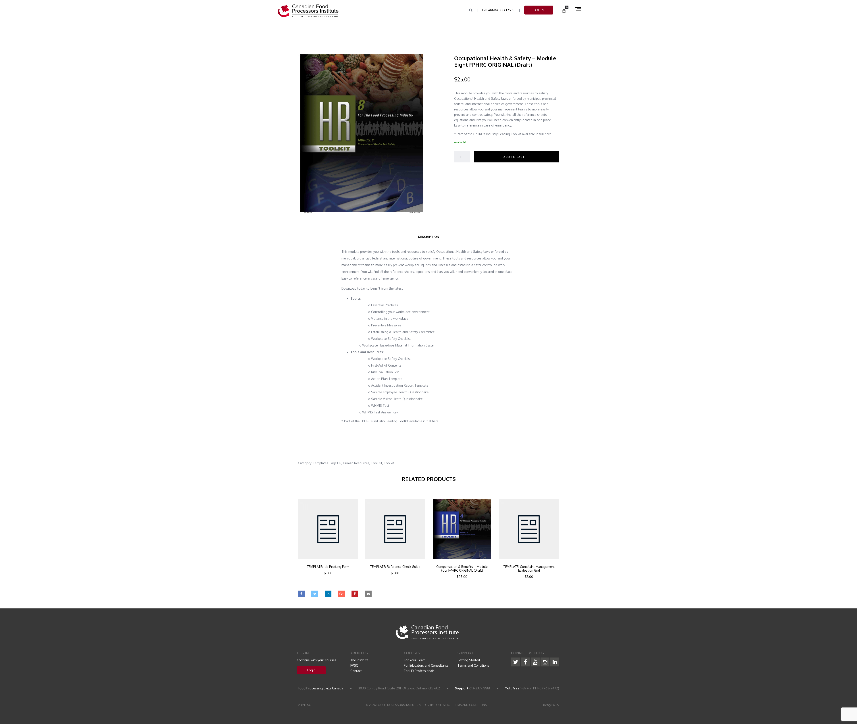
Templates (320, 463)
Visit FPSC (304, 705)
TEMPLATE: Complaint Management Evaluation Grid (529, 568)
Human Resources (356, 463)
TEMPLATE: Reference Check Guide (395, 566)
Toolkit (389, 463)
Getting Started (469, 660)
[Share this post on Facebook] (301, 594)
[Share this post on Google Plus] (341, 594)
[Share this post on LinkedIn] (328, 594)
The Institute (359, 660)
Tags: (333, 463)
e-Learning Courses (498, 10)
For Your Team (414, 660)
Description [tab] (428, 237)
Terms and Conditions (473, 665)
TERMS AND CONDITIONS (469, 705)
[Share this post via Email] (368, 594)
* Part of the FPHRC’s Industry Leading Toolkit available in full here (502, 134)
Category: (305, 463)
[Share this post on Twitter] (314, 594)
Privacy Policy (550, 705)
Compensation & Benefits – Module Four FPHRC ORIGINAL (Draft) (462, 568)
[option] (328, 543)
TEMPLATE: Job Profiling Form (328, 566)
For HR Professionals (419, 671)
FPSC (354, 665)
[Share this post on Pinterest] (355, 594)
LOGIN (538, 10)
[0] (564, 11)
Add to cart (514, 157)
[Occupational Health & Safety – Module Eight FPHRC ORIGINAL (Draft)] (361, 133)
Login (311, 670)
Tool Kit (376, 463)
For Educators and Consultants (426, 665)
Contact (356, 671)
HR (339, 463)
